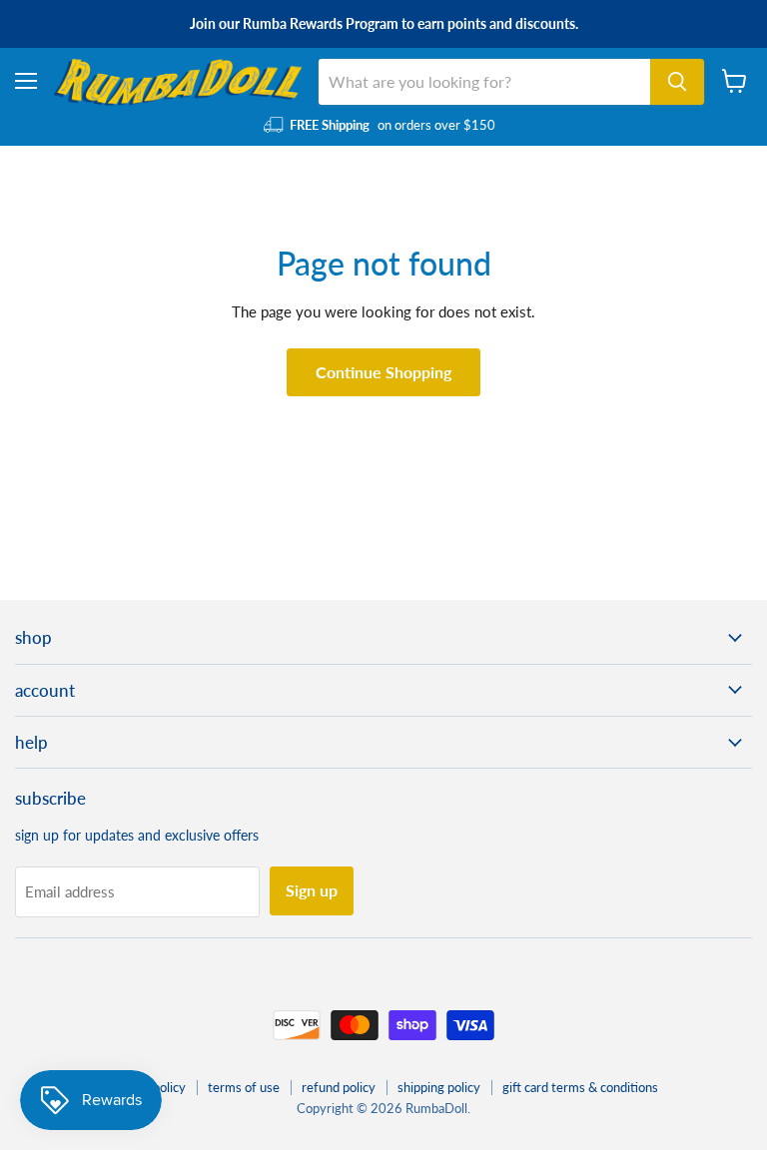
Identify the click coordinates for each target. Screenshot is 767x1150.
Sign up (312, 889)
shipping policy (438, 1087)
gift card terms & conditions (580, 1087)
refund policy (339, 1087)
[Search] (677, 82)
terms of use (244, 1087)
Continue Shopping (383, 371)
